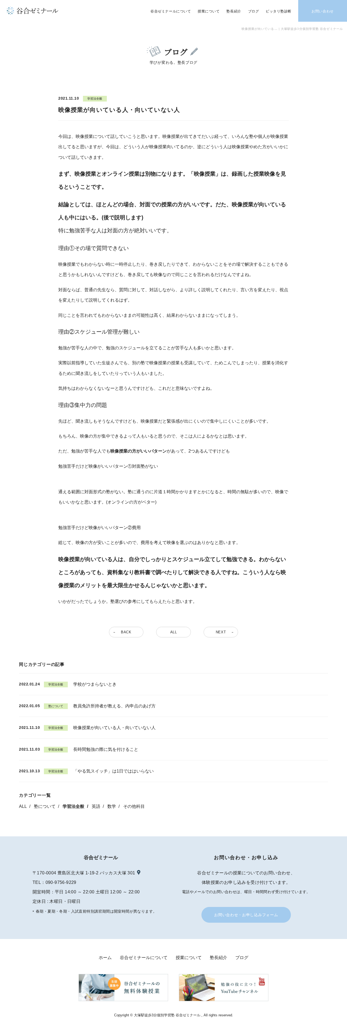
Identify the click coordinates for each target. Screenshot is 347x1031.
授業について (189, 957)
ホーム (105, 957)
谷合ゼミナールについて (144, 957)
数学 (111, 806)
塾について (45, 806)
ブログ (241, 957)
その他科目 (134, 806)
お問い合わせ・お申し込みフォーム (246, 915)
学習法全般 (73, 806)
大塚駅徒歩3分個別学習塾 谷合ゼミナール (167, 1015)
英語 (96, 806)
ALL (23, 806)
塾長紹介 (218, 957)
